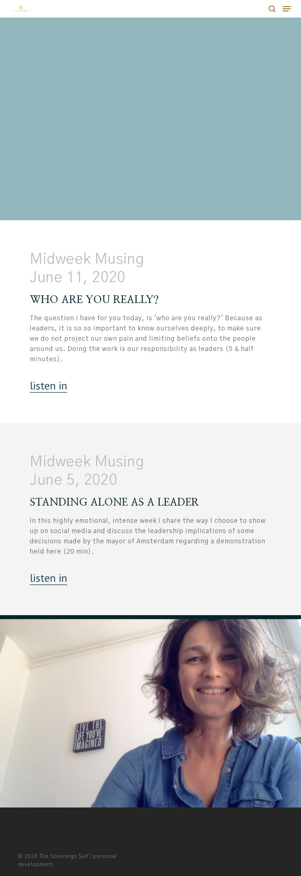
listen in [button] (48, 385)
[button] (287, 8)
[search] (272, 8)
